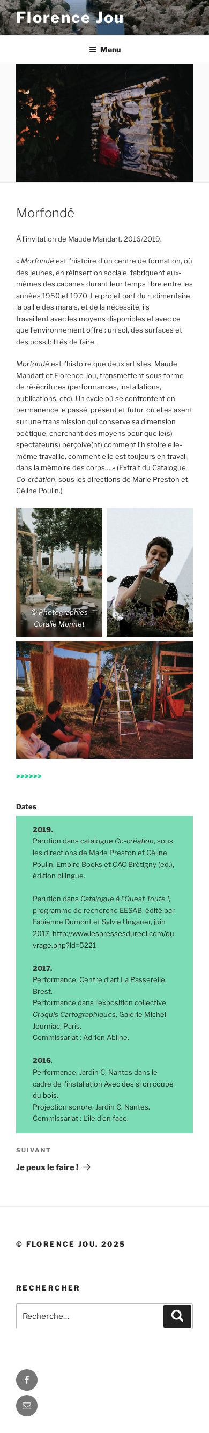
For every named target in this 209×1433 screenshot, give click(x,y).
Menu (110, 49)
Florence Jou (70, 17)
